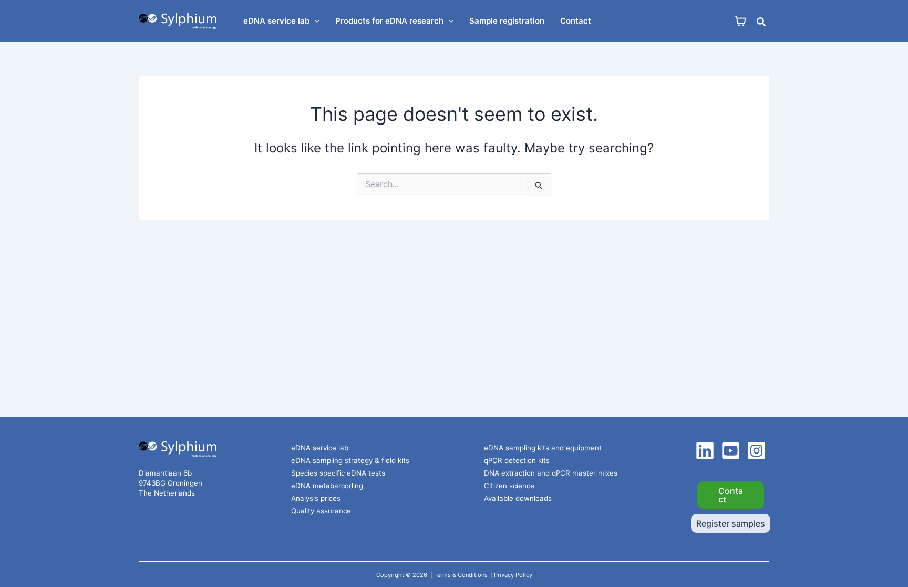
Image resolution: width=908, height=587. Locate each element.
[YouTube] (730, 450)
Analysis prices (315, 498)
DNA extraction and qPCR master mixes (550, 473)
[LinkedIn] (705, 450)
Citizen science (509, 485)
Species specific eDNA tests (338, 473)
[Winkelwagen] (740, 21)
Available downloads (518, 498)
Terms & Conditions (461, 575)
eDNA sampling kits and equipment (543, 448)
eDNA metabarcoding (327, 485)
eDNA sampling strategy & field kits (350, 460)
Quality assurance (321, 511)
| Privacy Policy (511, 575)
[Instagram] (756, 450)
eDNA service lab (319, 448)
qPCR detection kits (517, 460)
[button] (314, 21)
